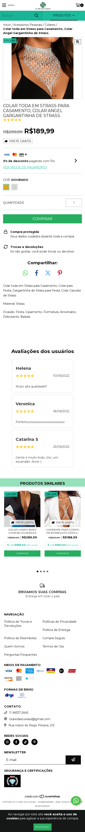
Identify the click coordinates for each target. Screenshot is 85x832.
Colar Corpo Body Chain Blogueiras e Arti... (22, 531)
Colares (50, 25)
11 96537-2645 (18, 713)
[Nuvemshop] (43, 797)
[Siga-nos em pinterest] (34, 742)
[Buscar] (36, 15)
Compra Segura (53, 638)
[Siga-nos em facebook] (16, 742)
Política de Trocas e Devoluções (18, 624)
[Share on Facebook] (36, 273)
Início (7, 25)
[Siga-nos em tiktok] (25, 742)
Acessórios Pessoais (27, 25)
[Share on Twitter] (48, 273)
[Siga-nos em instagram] (7, 742)
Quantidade (13, 203)
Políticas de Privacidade (59, 621)
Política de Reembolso (20, 638)
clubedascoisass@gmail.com (29, 719)
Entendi (42, 826)
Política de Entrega (56, 630)
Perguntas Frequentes (20, 655)
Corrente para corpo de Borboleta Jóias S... (62, 531)
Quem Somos (14, 646)
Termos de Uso (53, 646)
